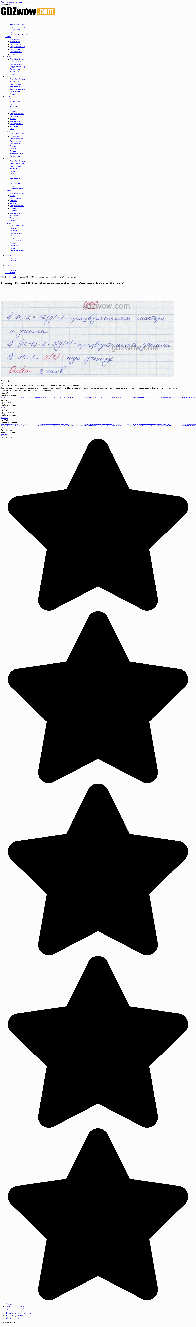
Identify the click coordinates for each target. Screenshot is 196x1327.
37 (66, 398)
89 (172, 398)
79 (152, 398)
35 (62, 398)
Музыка (13, 54)
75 (144, 398)
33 (58, 398)
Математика (15, 29)
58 (109, 398)
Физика (13, 173)
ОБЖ (12, 128)
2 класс (8, 37)
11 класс (8, 265)
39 (70, 398)
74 (142, 398)
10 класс (8, 255)
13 (17, 398)
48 (89, 398)
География (14, 111)
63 (119, 398)
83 (160, 398)
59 (111, 398)
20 (32, 398)
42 (76, 398)
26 (44, 398)
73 (140, 398)
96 (187, 398)
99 (193, 398)
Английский (15, 39)
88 (170, 398)
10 (11, 398)
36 (64, 398)
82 (158, 398)
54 (101, 398)
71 (136, 398)
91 (176, 398)
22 (36, 398)
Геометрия (14, 181)
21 (34, 398)
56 (105, 398)
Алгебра (13, 168)
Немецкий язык (16, 124)
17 (25, 398)
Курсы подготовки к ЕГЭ (15, 1309)
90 (174, 398)
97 (189, 398)
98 (191, 398)
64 (121, 398)
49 (91, 398)
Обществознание (17, 114)
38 (68, 398)
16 (23, 398)
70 (134, 398)
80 (154, 398)
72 (138, 398)
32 (56, 398)
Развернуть (6, 380)
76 (146, 398)
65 (123, 398)
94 (183, 398)
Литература (15, 49)
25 (42, 398)
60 (113, 398)
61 (115, 398)
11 (13, 398)
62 (117, 398)
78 (150, 398)
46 (85, 398)
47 (87, 398)
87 (168, 398)
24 (40, 398)
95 (185, 398)
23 (38, 398)
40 (72, 398)
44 (81, 398)
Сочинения (10, 273)
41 (74, 398)
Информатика (16, 51)
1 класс (8, 22)
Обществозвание (17, 163)
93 (181, 398)
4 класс (8, 76)
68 (130, 398)
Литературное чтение (19, 34)
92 (179, 398)
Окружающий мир (17, 27)
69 (132, 398)
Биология (14, 116)
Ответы (8, 1304)
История (13, 106)
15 (21, 398)
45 (83, 398)
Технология (14, 126)
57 (107, 398)
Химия (12, 196)
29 (50, 398)
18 (27, 398)
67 (127, 398)
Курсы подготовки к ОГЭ (15, 1306)
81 (156, 398)
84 (162, 398)
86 (166, 398)
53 (99, 398)
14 (19, 398)
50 (93, 398)
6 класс (8, 131)
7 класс (8, 158)
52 (97, 398)
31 (54, 398)
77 (148, 398)
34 (60, 398)
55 (103, 398)
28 (48, 398)
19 (29, 398)
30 (52, 398)
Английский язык (17, 24)
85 (164, 398)
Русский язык (15, 32)
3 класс (8, 56)
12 (15, 398)
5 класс (8, 96)
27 (46, 398)
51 (95, 398)
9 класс (8, 223)
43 (78, 398)
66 (125, 398)
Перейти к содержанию (11, 2)
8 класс (8, 191)
